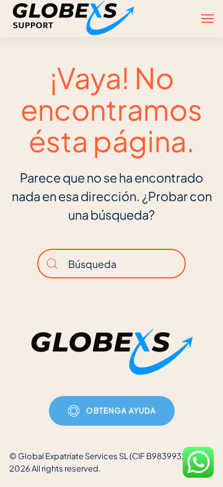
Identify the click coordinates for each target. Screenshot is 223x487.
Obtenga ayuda (121, 410)
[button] (207, 18)
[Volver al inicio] (75, 18)
